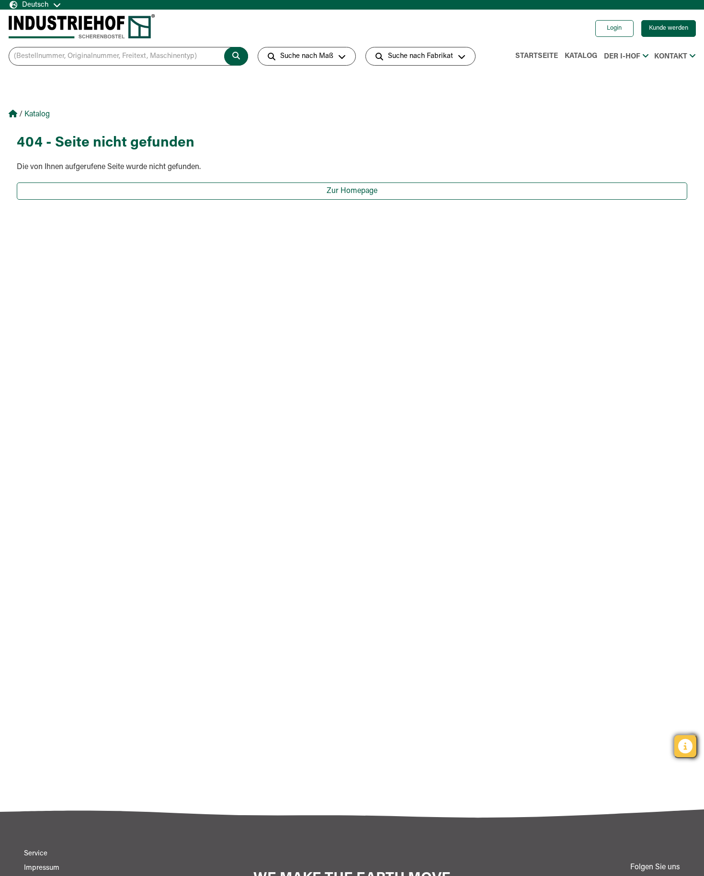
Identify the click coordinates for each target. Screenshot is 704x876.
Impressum (41, 868)
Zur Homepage (352, 191)
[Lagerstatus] (685, 746)
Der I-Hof (622, 56)
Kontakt (670, 56)
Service (35, 853)
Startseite (536, 56)
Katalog (581, 56)
